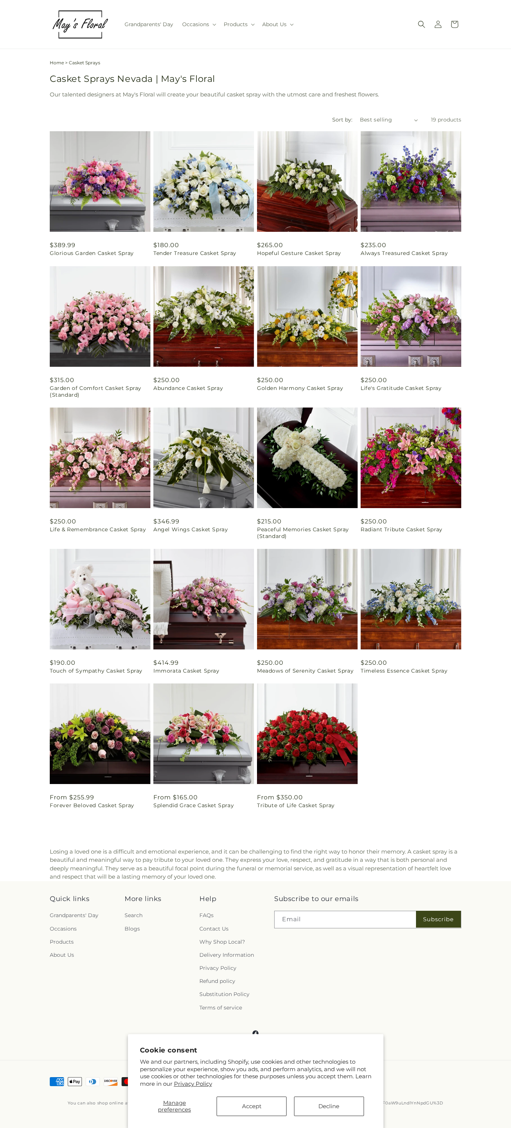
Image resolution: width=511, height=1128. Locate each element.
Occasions (63, 928)
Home (57, 62)
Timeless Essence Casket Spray (404, 670)
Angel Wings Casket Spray (190, 529)
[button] (198, 24)
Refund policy (217, 981)
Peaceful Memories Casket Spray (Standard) (303, 533)
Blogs (132, 928)
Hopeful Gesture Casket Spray (299, 253)
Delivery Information (226, 955)
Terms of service (220, 1007)
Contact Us (214, 928)
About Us (62, 955)
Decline (328, 1106)
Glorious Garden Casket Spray (92, 253)
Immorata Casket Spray (186, 670)
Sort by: (342, 119)
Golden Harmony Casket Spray (300, 388)
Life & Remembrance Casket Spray (98, 529)
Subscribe (438, 919)
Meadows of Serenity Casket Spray (305, 670)
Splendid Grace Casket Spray (193, 805)
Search (134, 915)
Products (62, 941)
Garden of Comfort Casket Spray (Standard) (95, 391)
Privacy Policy (193, 1083)
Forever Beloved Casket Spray (92, 805)
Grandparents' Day (74, 915)
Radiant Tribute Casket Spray (402, 529)
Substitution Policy (224, 994)
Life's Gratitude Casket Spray (401, 388)
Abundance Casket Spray (188, 388)
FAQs (206, 915)
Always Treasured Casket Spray (404, 253)
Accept (251, 1106)
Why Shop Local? (222, 941)
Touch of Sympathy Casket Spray (96, 670)
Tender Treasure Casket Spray (194, 253)
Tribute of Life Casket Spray (296, 805)
